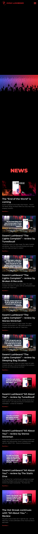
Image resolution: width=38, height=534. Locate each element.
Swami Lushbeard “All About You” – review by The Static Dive (18, 473)
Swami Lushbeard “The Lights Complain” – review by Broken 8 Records (18, 278)
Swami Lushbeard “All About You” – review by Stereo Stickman (18, 433)
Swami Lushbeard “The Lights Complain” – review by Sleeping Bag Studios (18, 357)
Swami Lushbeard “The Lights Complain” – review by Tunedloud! (18, 238)
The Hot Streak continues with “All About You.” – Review (16, 513)
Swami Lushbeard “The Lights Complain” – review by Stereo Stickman (18, 317)
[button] (35, 3)
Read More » (5, 211)
